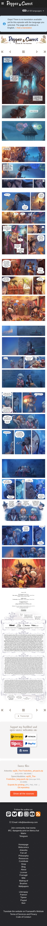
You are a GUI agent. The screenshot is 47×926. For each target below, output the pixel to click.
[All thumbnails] (23, 52)
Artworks (23, 850)
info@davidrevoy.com (28, 822)
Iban (23, 903)
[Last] (44, 52)
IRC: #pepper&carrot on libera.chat (23, 831)
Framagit (23, 875)
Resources (23, 858)
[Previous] (10, 52)
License (23, 872)
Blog (23, 867)
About (23, 870)
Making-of (23, 881)
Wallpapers (24, 886)
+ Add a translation (23, 28)
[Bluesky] (15, 816)
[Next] (37, 52)
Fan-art (23, 853)
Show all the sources (23, 793)
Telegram (23, 836)
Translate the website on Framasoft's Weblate (23, 911)
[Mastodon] (9, 816)
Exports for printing (23, 785)
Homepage (23, 845)
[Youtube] (33, 816)
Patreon (23, 895)
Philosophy (24, 856)
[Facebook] (21, 816)
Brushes (23, 883)
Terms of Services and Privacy (23, 914)
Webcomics (23, 847)
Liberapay (23, 892)
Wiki (23, 878)
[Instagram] (27, 816)
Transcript (24, 716)
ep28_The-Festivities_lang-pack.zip (23, 779)
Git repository (23, 787)
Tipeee (23, 897)
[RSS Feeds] (38, 816)
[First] (2, 52)
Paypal (23, 900)
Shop (23, 864)
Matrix (23, 833)
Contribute (23, 861)
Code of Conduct (23, 917)
